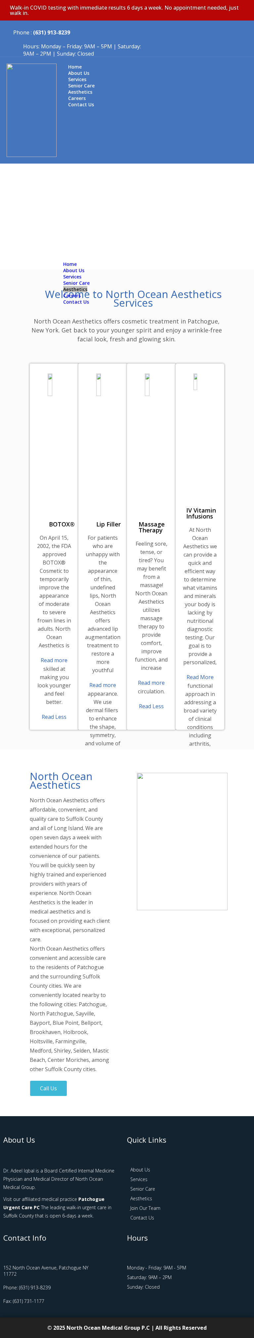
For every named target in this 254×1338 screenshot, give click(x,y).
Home (70, 264)
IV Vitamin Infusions (201, 513)
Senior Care (76, 283)
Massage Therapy (152, 527)
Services (72, 276)
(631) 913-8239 (51, 32)
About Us (73, 270)
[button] (155, 258)
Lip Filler (108, 524)
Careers (72, 295)
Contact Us (81, 104)
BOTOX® (62, 524)
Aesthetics (75, 289)
